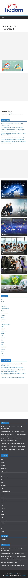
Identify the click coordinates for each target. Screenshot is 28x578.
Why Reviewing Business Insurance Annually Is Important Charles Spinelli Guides (13, 250)
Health (2, 322)
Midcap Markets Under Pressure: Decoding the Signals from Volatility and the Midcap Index (13, 231)
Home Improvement (5, 324)
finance (2, 317)
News (2, 342)
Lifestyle (3, 337)
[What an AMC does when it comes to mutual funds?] (14, 284)
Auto (2, 299)
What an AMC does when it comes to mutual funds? (12, 139)
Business (3, 304)
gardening (3, 319)
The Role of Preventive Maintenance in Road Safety (12, 137)
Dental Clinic (4, 306)
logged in (10, 114)
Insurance (3, 328)
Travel (2, 356)
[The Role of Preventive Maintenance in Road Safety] (14, 265)
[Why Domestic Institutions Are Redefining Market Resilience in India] (14, 189)
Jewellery (3, 333)
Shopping (3, 349)
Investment (3, 331)
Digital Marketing (5, 308)
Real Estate (3, 347)
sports (2, 351)
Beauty (2, 301)
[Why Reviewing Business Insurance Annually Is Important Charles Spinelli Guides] (14, 246)
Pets (2, 344)
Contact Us (3, 539)
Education (3, 310)
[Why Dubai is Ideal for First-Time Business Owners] (14, 208)
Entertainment (4, 313)
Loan (2, 340)
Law (2, 335)
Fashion (3, 315)
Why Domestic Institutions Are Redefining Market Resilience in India (13, 194)
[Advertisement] (14, 46)
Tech (2, 353)
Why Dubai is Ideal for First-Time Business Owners (12, 127)
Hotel (2, 326)
